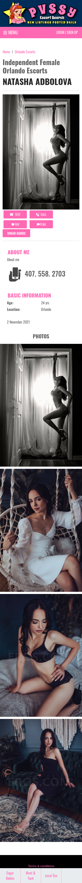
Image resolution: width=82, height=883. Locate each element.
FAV (16, 224)
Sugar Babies (16, 233)
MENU (12, 32)
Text (17, 214)
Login (60, 32)
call (43, 214)
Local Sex (51, 875)
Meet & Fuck (30, 875)
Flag (43, 224)
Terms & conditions (41, 866)
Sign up (72, 32)
